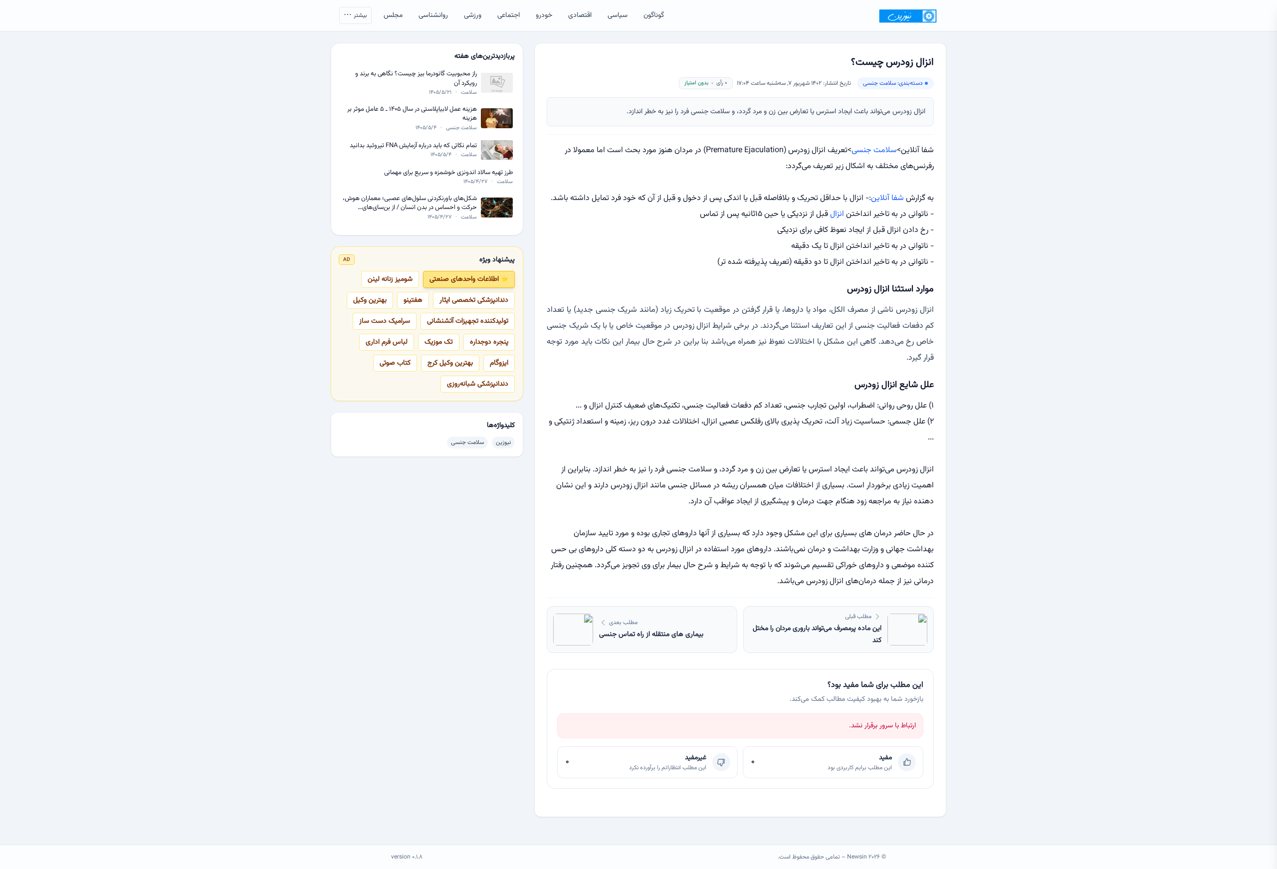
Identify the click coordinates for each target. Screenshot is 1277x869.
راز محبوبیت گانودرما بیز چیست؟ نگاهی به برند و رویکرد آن (416, 78)
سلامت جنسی (874, 150)
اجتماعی (508, 15)
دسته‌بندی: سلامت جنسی (893, 83)
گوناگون (653, 15)
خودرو (544, 15)
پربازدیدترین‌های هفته (484, 56)
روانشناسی (433, 15)
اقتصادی (580, 15)
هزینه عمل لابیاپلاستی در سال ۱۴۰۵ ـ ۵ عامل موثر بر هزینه (412, 114)
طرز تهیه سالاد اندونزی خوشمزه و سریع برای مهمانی (448, 172)
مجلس (393, 15)
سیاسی (618, 15)
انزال (837, 214)
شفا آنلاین (888, 198)
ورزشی (472, 15)
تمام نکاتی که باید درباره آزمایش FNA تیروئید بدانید (413, 145)
